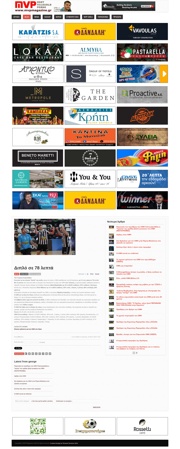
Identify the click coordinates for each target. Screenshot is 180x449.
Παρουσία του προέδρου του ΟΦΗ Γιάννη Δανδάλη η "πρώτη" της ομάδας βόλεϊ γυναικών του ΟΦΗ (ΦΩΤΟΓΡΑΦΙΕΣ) (31, 368)
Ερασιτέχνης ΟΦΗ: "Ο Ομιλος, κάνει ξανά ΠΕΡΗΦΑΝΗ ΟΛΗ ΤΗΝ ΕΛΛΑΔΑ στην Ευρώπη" (138, 304)
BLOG (17, 274)
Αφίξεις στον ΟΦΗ (20, 376)
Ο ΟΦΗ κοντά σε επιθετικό (22, 394)
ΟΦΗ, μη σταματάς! (124, 266)
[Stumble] (36, 353)
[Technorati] (39, 353)
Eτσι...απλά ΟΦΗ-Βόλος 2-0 (127, 278)
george (38, 274)
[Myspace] (46, 353)
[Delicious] (29, 353)
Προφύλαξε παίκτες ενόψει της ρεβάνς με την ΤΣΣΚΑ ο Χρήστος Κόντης (139, 285)
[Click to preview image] (44, 240)
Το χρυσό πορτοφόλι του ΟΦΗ (129, 316)
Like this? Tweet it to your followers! (50, 353)
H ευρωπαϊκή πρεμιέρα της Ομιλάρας (132, 340)
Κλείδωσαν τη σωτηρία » (64, 401)
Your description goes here (52, 7)
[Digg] (33, 353)
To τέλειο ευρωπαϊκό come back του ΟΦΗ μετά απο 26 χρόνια (139, 298)
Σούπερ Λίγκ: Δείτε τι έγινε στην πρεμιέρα (27, 389)
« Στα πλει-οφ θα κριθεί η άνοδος (42, 401)
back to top (96, 407)
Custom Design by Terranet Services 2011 (64, 443)
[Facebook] (26, 353)
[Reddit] (43, 353)
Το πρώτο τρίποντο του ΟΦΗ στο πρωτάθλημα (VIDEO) (136, 260)
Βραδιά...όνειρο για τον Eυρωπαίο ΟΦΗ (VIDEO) (136, 334)
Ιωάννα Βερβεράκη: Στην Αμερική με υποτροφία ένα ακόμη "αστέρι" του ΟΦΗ (138, 292)
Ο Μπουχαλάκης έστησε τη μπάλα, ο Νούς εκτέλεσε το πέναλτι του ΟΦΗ (139, 273)
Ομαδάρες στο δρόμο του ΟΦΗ (129, 309)
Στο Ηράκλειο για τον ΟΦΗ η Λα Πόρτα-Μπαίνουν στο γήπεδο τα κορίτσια (138, 242)
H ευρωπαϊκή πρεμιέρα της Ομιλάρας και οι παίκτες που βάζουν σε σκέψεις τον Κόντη (138, 348)
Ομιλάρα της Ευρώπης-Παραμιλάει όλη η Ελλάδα (136, 322)
